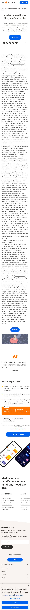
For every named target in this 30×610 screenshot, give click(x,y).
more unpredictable (17, 64)
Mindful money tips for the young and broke (14, 9)
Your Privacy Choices (15, 598)
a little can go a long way (16, 211)
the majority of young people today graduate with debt (12, 241)
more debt (21, 68)
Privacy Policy (8, 595)
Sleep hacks (24, 507)
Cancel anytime (22, 429)
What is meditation (7, 498)
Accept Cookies (15, 607)
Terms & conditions (14, 429)
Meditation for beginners (8, 500)
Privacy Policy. (10, 537)
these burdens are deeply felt (11, 72)
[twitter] (7, 43)
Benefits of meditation (8, 502)
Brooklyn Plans (6, 89)
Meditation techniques (8, 507)
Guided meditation (7, 505)
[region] (15, 597)
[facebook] (4, 43)
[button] (16, 43)
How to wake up (25, 505)
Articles (4, 8)
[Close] (28, 585)
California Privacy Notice (17, 595)
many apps (14, 231)
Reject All (15, 602)
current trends (19, 276)
